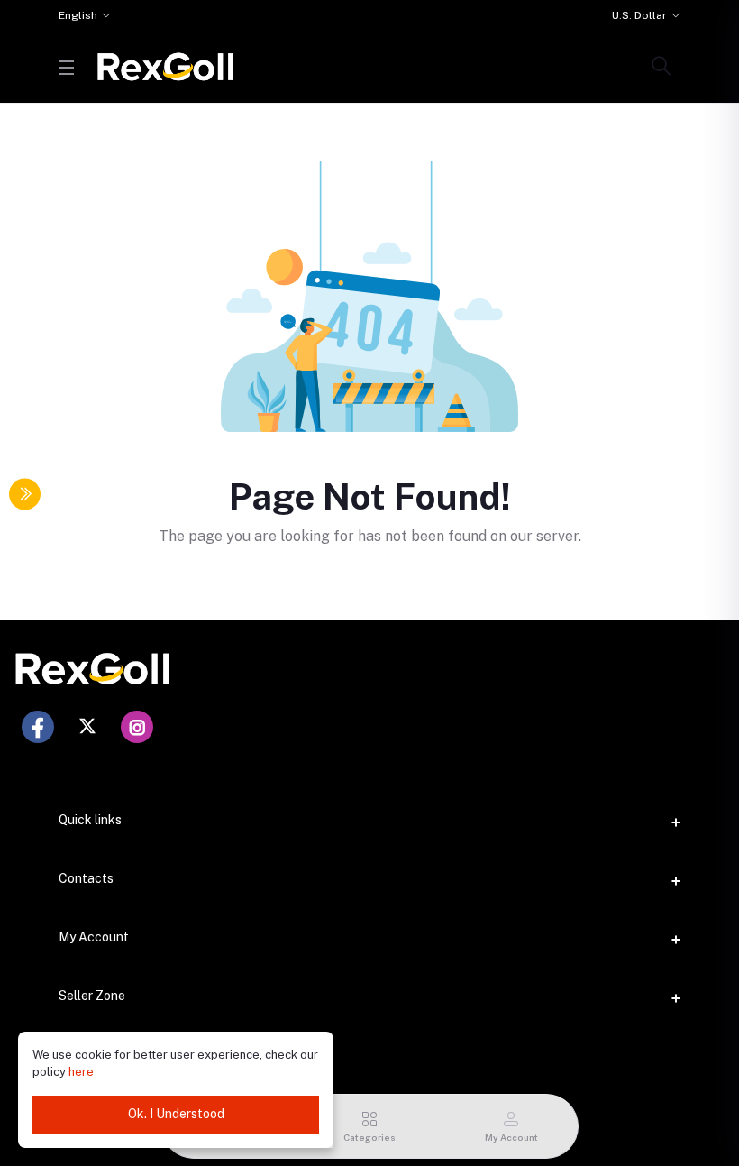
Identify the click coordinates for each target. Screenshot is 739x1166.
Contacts (86, 878)
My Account (94, 937)
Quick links (90, 820)
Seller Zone (92, 995)
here (81, 1072)
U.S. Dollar (639, 15)
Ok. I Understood (176, 1113)
